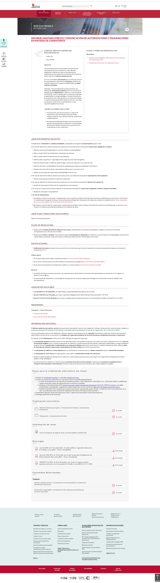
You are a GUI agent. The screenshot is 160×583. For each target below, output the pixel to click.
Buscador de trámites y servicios (42, 528)
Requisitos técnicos (87, 545)
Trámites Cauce (37, 536)
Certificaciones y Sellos (64, 533)
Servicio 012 (116, 12)
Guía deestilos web (118, 569)
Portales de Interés (111, 528)
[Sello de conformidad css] (63, 579)
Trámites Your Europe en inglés (42, 538)
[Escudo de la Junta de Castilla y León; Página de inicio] (35, 8)
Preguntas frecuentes (88, 542)
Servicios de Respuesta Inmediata (42, 545)
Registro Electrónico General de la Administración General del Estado (43, 552)
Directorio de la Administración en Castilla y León (68, 550)
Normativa (61, 531)
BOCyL (35, 558)
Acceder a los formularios (3, 44)
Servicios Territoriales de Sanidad (79, 258)
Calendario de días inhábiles (66, 538)
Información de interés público (115, 531)
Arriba (157, 580)
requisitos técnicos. (73, 377)
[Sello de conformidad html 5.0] (73, 579)
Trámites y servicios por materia (42, 531)
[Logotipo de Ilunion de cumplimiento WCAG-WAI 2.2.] (84, 579)
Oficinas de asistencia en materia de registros (91, 558)
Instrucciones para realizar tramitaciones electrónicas (80, 385)
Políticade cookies (72, 569)
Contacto (103, 568)
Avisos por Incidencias (64, 541)
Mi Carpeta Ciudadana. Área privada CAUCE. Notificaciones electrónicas (91, 538)
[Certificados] (96, 579)
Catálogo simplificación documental (113, 534)
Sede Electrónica (44, 12)
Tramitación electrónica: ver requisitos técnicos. (104, 63)
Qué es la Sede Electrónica (65, 528)
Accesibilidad (88, 568)
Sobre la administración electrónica (92, 530)
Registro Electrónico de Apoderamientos (112, 538)
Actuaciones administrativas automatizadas (114, 545)
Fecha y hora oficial (63, 536)
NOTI (44, 250)
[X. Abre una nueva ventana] (127, 29)
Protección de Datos (63, 543)
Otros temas (125, 6)
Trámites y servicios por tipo (41, 533)
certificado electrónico (51, 377)
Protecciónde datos (57, 569)
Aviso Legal (42, 568)
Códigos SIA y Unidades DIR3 (114, 542)
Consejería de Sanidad (41, 313)
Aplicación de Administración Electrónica (107, 387)
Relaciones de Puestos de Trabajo (115, 548)
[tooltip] (116, 6)
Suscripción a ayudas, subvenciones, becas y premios (42, 548)
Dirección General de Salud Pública (94, 262)
